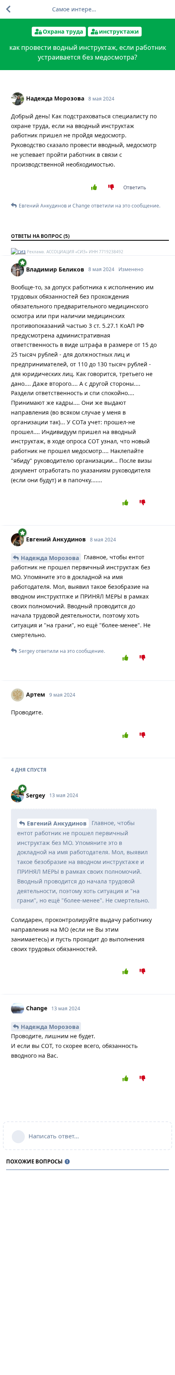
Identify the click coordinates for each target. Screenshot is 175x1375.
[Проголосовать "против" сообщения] (112, 188)
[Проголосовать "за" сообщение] (95, 188)
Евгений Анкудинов (57, 823)
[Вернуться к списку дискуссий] (8, 9)
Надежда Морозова (50, 558)
